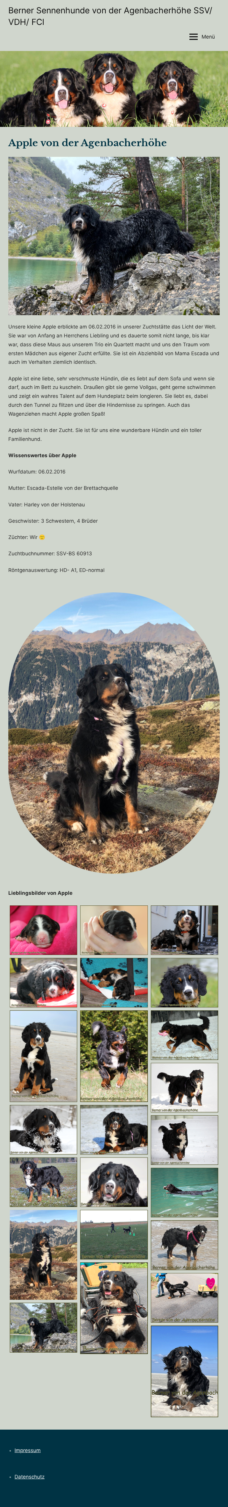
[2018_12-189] (114, 1129)
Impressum (28, 1450)
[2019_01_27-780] (43, 1129)
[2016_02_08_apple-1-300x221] (43, 930)
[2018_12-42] (184, 1140)
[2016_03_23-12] (114, 982)
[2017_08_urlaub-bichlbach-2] (184, 1192)
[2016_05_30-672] (43, 1056)
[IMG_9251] (114, 1182)
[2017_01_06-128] (184, 1087)
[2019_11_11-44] (43, 1182)
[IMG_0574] (114, 1234)
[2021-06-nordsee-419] (184, 1245)
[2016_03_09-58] (184, 930)
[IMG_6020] (184, 1371)
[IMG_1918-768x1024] (43, 1255)
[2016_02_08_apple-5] (114, 930)
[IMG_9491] (184, 1298)
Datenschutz (30, 1477)
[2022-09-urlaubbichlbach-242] (43, 1327)
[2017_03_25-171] (114, 1056)
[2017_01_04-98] (184, 1035)
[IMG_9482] (114, 1308)
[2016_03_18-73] (43, 982)
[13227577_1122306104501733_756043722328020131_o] (184, 982)
